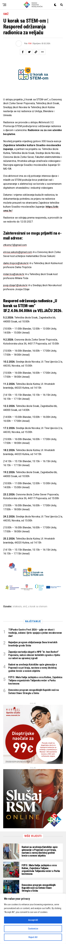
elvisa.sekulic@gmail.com (17, 252)
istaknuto (17, 606)
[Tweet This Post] (29, 52)
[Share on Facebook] (23, 52)
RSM (30, 43)
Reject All (33, 937)
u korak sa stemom (37, 606)
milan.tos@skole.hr (13, 274)
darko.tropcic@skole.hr (16, 263)
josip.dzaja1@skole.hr (15, 285)
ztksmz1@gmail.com (15, 244)
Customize (33, 928)
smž (25, 606)
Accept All (33, 920)
